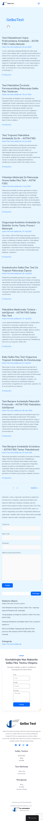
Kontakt (21, 760)
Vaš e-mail (5, 534)
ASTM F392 (21, 755)
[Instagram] (23, 745)
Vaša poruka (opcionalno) (11, 553)
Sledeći (35, 488)
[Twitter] (19, 745)
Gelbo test (21, 771)
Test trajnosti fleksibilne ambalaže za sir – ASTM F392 (19, 137)
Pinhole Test (21, 773)
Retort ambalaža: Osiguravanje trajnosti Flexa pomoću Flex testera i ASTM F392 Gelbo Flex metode (18, 631)
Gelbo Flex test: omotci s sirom (13, 603)
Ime (14, 675)
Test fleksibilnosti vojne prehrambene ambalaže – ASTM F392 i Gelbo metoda (20, 40)
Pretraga (35, 593)
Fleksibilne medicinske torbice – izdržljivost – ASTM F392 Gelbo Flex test (19, 312)
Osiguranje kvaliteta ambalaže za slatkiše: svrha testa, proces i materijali (21, 225)
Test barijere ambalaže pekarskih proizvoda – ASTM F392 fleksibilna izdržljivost (21, 404)
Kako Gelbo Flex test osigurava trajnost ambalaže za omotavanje (21, 358)
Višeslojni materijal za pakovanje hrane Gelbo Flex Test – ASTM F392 (20, 180)
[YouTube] (27, 745)
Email (15, 682)
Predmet (5, 543)
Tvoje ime (5, 524)
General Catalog (21, 789)
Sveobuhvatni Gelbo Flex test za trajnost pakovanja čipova (20, 269)
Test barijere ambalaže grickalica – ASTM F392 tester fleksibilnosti (21, 448)
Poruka (15, 690)
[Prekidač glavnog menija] (38, 3)
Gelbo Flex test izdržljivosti (11, 47)
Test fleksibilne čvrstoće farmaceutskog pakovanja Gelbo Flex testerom (20, 88)
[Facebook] (16, 745)
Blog (21, 758)
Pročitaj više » (7, 75)
